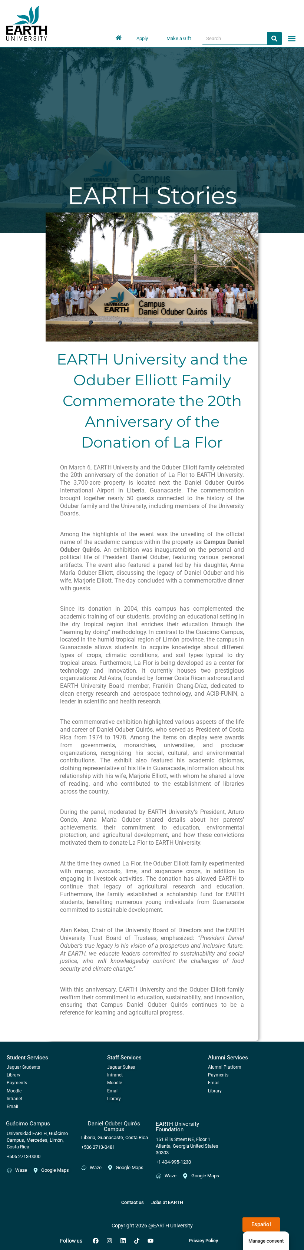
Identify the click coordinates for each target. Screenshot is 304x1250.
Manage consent (266, 1241)
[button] (292, 38)
